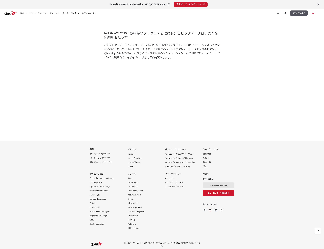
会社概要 (207, 153)
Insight (130, 154)
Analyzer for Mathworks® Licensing (180, 162)
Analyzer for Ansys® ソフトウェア (179, 154)
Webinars (132, 224)
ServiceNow (133, 215)
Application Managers (99, 215)
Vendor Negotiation (98, 199)
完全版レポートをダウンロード (191, 4)
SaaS (92, 219)
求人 (205, 166)
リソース (53, 13)
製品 (22, 13)
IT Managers (95, 207)
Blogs (130, 178)
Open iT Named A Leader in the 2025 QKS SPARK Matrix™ (140, 4)
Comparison (133, 186)
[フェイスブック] (216, 209)
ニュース (207, 162)
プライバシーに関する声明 (143, 243)
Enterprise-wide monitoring (102, 178)
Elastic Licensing (97, 224)
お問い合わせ (88, 13)
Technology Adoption (99, 190)
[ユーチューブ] (210, 209)
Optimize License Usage (100, 186)
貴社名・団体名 (70, 13)
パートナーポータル (174, 182)
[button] (299, 13)
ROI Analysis (95, 194)
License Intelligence (136, 211)
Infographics (133, 203)
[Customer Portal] (285, 14)
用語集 (205, 174)
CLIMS (130, 166)
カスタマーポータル (174, 186)
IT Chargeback (96, 182)
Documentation (134, 194)
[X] (221, 209)
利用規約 (127, 243)
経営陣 (206, 157)
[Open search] (278, 13)
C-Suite (93, 203)
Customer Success (135, 190)
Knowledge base (135, 207)
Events (130, 199)
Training (131, 219)
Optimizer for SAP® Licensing (177, 166)
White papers (133, 228)
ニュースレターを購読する (218, 193)
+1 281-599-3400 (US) (218, 185)
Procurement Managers (100, 211)
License (135, 158)
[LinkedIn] (204, 209)
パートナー (170, 178)
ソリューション (37, 13)
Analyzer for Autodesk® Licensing (179, 158)
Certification (133, 182)
